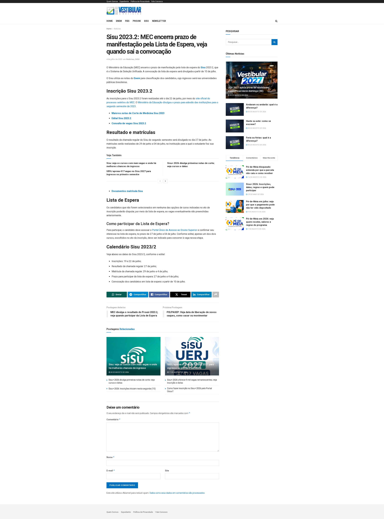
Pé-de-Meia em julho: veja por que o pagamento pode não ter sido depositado (260, 204)
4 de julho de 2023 (114, 59)
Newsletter (159, 21)
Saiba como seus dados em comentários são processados (177, 493)
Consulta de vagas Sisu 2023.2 (129, 123)
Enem (119, 21)
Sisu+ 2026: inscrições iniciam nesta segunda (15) (132, 388)
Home (109, 21)
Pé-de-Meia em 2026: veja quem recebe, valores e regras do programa (260, 221)
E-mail (110, 470)
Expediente (124, 1)
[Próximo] (165, 181)
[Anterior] (160, 181)
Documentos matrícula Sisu (127, 191)
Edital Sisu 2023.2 (121, 118)
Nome (110, 457)
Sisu (203, 67)
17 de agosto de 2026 (178, 372)
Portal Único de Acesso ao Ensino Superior (174, 230)
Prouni (137, 21)
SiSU (146, 21)
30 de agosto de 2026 (238, 95)
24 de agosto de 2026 (119, 372)
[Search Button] (275, 42)
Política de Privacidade (140, 1)
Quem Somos (112, 1)
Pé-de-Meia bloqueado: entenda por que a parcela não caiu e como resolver (260, 170)
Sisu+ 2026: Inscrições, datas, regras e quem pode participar (260, 187)
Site (167, 470)
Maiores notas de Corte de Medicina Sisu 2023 (138, 113)
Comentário (113, 419)
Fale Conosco (157, 1)
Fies (127, 21)
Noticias (117, 29)
